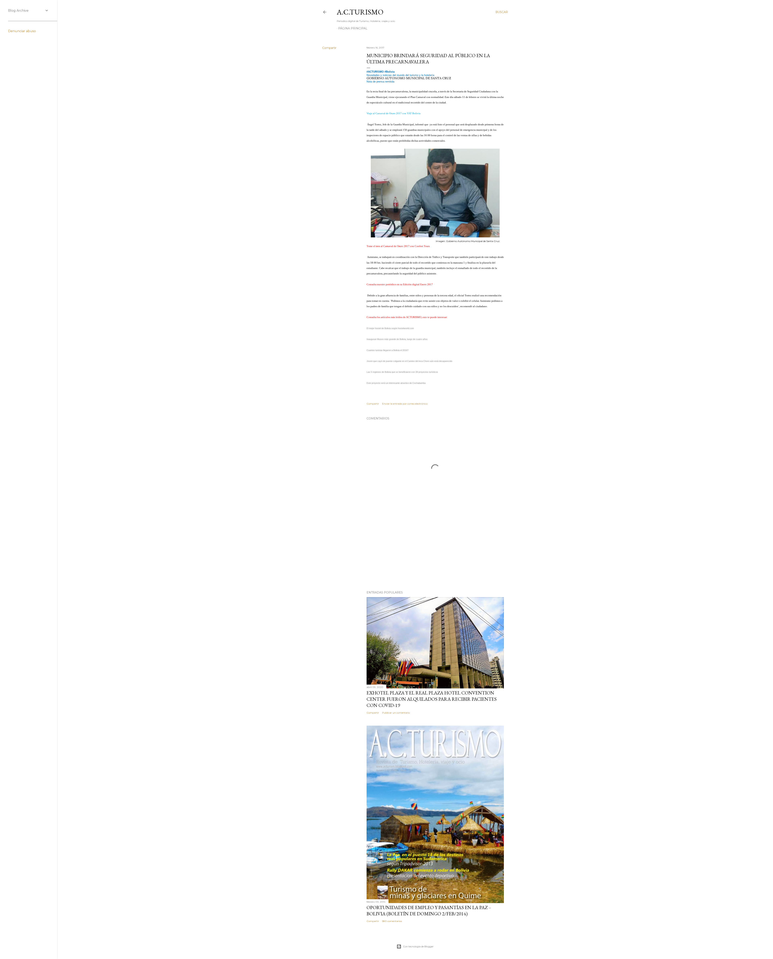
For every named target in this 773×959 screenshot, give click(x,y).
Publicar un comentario (396, 712)
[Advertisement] (435, 552)
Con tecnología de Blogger (418, 946)
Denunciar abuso (22, 31)
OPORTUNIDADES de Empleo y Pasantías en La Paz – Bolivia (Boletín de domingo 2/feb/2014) (429, 910)
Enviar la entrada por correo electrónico (405, 403)
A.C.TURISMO (360, 12)
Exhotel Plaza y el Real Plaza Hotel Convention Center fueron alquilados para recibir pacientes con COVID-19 (432, 699)
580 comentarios (392, 921)
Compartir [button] (329, 48)
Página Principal (352, 28)
